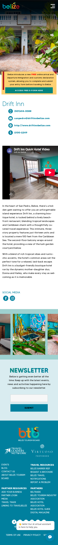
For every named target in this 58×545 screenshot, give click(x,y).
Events (5, 464)
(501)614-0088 (22, 111)
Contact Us (8, 471)
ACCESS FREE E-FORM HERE (29, 90)
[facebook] (5, 298)
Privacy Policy (32, 535)
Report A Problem (40, 482)
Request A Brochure (41, 472)
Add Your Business (11, 492)
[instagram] (12, 298)
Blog (4, 468)
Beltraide (35, 492)
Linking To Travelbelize (14, 505)
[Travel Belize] (28, 436)
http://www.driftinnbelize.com (32, 125)
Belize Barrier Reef (40, 468)
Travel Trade (8, 502)
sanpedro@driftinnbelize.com (32, 118)
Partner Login (9, 495)
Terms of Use (13, 535)
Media (4, 498)
